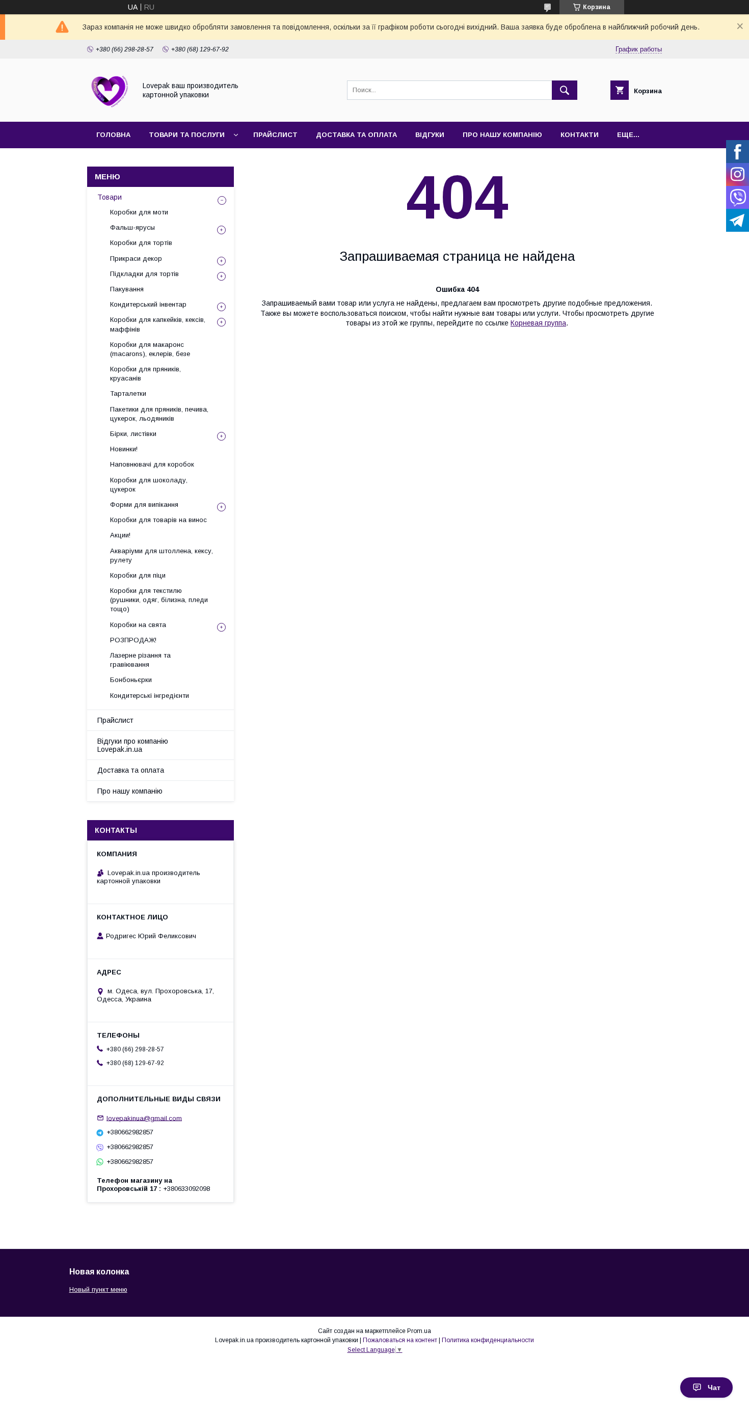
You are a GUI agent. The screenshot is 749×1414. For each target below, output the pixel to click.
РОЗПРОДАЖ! (133, 640)
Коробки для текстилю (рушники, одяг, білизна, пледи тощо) (159, 600)
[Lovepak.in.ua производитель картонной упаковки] (108, 108)
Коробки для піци (138, 575)
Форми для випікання (144, 504)
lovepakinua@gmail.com (144, 1118)
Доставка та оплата (356, 135)
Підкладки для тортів (144, 274)
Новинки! (124, 449)
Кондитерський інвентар (148, 304)
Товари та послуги (187, 135)
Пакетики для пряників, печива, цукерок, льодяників (159, 413)
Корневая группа (538, 323)
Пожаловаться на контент (400, 1340)
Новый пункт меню (98, 1289)
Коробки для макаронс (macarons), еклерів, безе (150, 349)
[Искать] (564, 90)
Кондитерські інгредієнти (149, 695)
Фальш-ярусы (132, 227)
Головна (113, 135)
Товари (109, 197)
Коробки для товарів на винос (158, 520)
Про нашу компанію (502, 135)
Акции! (120, 535)
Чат (714, 1387)
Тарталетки (128, 393)
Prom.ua (419, 1331)
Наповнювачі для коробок (152, 464)
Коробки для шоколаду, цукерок (149, 484)
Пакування (127, 289)
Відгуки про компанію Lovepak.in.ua (132, 745)
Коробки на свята (138, 625)
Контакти (579, 135)
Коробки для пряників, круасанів (145, 373)
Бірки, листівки (133, 434)
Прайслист (275, 135)
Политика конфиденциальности (488, 1340)
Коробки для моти (139, 212)
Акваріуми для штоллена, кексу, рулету (161, 555)
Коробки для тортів (141, 243)
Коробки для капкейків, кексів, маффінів (157, 324)
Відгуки (429, 135)
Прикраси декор (136, 258)
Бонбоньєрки (131, 680)
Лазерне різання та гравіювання (140, 659)
